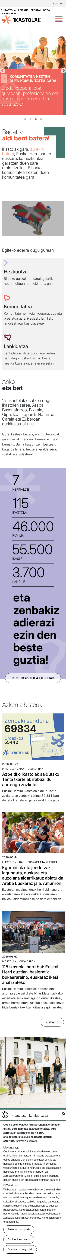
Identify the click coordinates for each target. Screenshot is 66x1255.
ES (61, 3)
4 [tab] (41, 119)
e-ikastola (8, 10)
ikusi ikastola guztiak (33, 678)
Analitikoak (12, 1147)
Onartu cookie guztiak (20, 1249)
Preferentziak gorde (19, 1229)
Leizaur (23, 10)
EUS (55, 3)
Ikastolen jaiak (13, 768)
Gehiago (52, 1022)
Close (63, 1114)
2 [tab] (30, 119)
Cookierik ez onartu (19, 1239)
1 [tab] (25, 119)
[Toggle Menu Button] (59, 17)
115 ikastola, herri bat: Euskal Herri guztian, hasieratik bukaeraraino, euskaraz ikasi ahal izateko (30, 974)
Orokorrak (35, 768)
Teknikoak (12, 1185)
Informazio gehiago (26, 1140)
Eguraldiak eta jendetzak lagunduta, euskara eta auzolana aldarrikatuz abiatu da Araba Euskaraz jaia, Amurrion (32, 875)
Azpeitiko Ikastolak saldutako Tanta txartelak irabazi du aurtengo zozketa (30, 779)
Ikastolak (9, 961)
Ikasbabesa (9, 13)
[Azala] (21, 19)
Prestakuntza (40, 10)
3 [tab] (35, 119)
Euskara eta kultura (42, 862)
